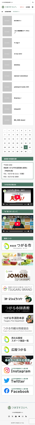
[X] (12, 416)
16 (13, 139)
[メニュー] (32, 7)
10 (17, 135)
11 (21, 135)
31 (17, 147)
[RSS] (26, 416)
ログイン (22, 7)
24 (17, 143)
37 (13, 151)
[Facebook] (16, 416)
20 (30, 139)
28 (5, 147)
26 (25, 143)
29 (9, 147)
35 (5, 151)
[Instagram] (9, 416)
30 (13, 147)
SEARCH (33, 2)
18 (21, 139)
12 (25, 135)
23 (13, 143)
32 (21, 147)
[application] (17, 197)
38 (17, 151)
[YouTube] (19, 416)
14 (5, 139)
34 (30, 147)
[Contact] (22, 416)
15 (9, 139)
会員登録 (28, 7)
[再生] (4, 204)
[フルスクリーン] (31, 204)
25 (21, 143)
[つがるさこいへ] (9, 7)
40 (25, 151)
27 (30, 143)
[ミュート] (28, 204)
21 (5, 143)
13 (29, 135)
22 (9, 143)
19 (25, 139)
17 (17, 139)
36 (9, 151)
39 (21, 151)
